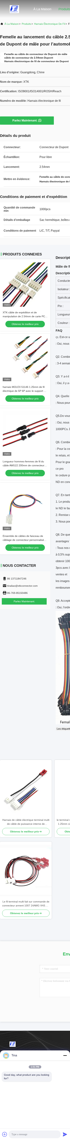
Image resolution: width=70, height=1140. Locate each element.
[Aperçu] (14, 9)
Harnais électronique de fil (49, 23)
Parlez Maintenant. (24, 120)
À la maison (42, 9)
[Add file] (4, 1134)
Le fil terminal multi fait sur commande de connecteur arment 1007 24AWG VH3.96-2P (26, 903)
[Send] (65, 1134)
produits (26, 23)
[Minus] (65, 1055)
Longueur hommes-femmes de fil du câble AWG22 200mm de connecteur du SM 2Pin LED (23, 465)
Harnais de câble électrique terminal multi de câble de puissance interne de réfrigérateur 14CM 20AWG (25, 822)
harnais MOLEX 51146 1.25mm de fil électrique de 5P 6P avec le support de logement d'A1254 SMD (25, 390)
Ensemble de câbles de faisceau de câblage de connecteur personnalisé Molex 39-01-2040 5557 (23, 540)
